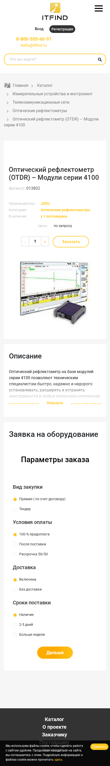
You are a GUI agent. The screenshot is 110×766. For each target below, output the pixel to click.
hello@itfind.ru (34, 45)
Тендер (25, 509)
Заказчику (54, 735)
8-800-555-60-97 (33, 39)
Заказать (71, 241)
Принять (99, 747)
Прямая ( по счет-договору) (42, 499)
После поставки (32, 544)
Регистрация (62, 29)
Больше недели (32, 634)
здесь (58, 759)
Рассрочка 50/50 (33, 554)
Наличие (26, 615)
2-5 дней (26, 625)
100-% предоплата (34, 534)
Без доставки (30, 589)
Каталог (54, 719)
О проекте (54, 727)
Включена (27, 579)
